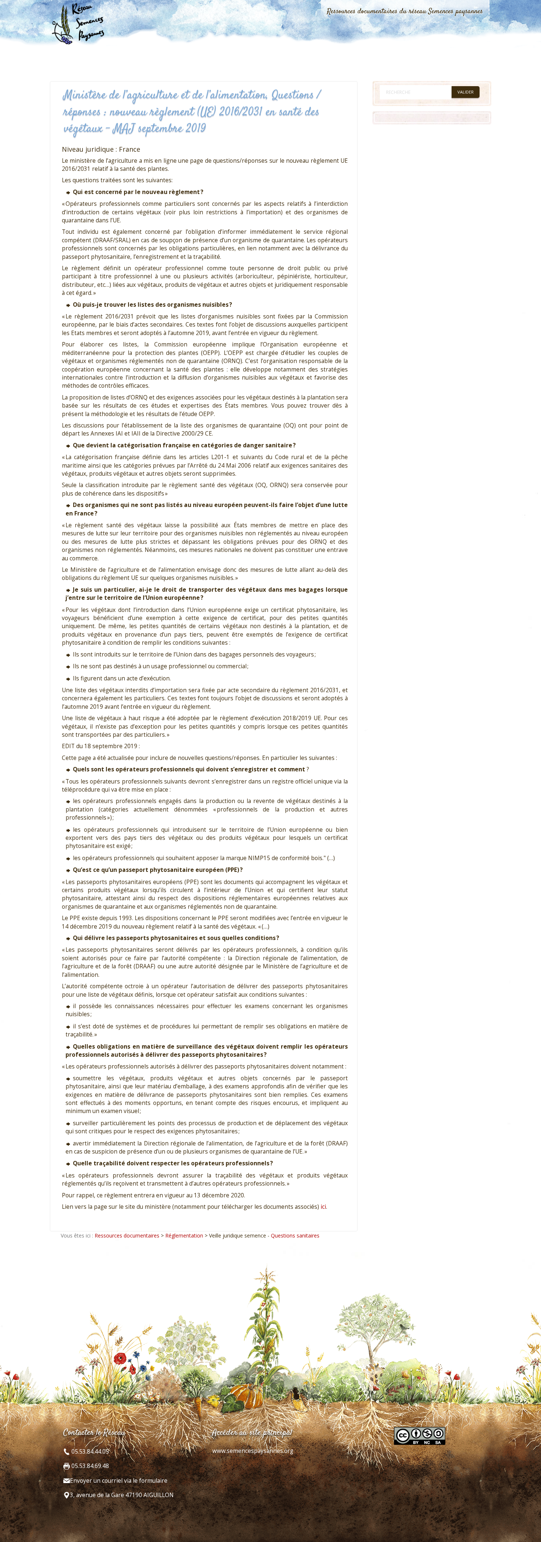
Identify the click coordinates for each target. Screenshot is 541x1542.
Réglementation (184, 1235)
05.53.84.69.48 (89, 1466)
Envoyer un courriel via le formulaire (118, 1481)
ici (323, 1207)
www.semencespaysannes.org (252, 1451)
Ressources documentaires (127, 1235)
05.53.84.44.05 (89, 1451)
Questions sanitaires (295, 1235)
